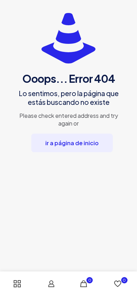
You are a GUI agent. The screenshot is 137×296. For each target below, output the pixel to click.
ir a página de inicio (72, 143)
